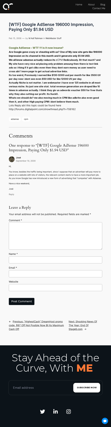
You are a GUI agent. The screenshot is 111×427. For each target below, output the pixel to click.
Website (13, 281)
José (18, 157)
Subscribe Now (87, 387)
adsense (15, 119)
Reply (11, 194)
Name (13, 254)
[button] (105, 421)
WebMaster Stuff (53, 38)
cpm (26, 119)
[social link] (42, 412)
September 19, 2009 (26, 161)
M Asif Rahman (36, 38)
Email (13, 267)
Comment (15, 220)
